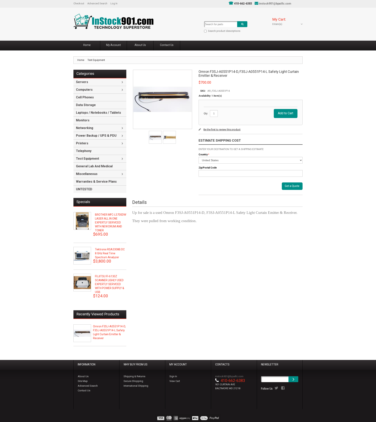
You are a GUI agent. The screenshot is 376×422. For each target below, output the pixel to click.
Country (203, 154)
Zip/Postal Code (208, 167)
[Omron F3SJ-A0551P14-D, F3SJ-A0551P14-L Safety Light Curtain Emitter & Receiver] (155, 132)
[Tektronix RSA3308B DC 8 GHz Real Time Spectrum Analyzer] (82, 256)
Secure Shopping (133, 381)
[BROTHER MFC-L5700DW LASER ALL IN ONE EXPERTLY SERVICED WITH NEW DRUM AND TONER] (82, 221)
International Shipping (136, 385)
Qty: (206, 113)
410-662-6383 (243, 3)
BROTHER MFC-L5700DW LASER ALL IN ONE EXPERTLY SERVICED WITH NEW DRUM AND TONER (110, 222)
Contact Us (84, 390)
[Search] (242, 24)
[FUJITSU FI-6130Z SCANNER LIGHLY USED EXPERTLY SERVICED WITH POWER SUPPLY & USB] (82, 282)
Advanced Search (97, 3)
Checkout (78, 3)
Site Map (83, 381)
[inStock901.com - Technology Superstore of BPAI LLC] (113, 21)
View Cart (174, 381)
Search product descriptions (224, 30)
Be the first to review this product (221, 129)
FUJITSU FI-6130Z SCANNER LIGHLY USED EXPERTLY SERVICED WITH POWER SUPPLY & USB (109, 284)
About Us (83, 376)
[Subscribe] (293, 379)
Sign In (173, 376)
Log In (114, 3)
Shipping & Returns (134, 376)
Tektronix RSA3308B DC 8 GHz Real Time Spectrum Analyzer (110, 253)
